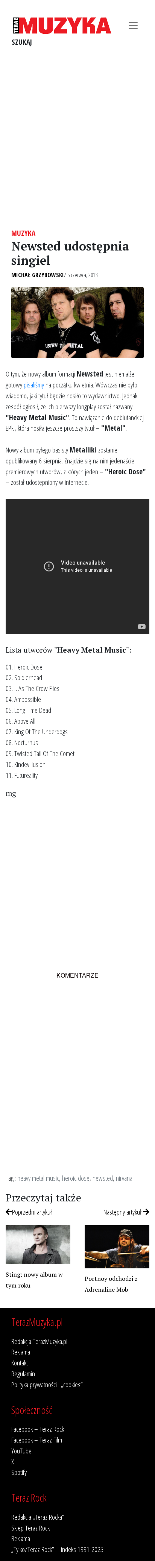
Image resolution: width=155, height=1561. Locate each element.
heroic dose (76, 1178)
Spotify (19, 1472)
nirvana (124, 1178)
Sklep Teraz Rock (30, 1528)
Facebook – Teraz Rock (37, 1429)
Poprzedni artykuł (32, 1212)
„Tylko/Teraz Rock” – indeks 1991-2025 (57, 1549)
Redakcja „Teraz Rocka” (37, 1517)
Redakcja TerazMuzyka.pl (39, 1341)
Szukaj (22, 42)
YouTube (21, 1451)
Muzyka (23, 233)
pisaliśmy (34, 385)
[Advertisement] (77, 139)
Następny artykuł (123, 1212)
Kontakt (19, 1363)
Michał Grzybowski (37, 275)
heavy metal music (38, 1178)
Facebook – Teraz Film (36, 1440)
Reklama (20, 1352)
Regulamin (23, 1373)
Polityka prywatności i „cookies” (47, 1384)
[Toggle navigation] (133, 25)
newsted (103, 1178)
